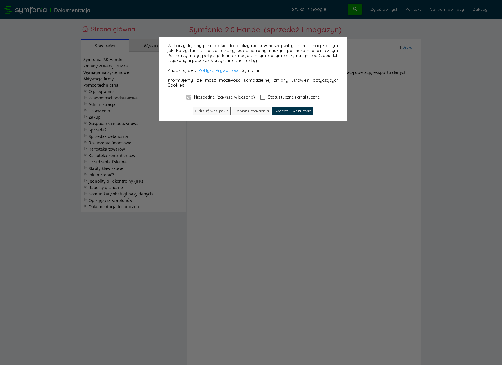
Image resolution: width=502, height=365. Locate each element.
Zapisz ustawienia (251, 110)
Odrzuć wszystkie (212, 110)
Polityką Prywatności (219, 70)
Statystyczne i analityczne (293, 96)
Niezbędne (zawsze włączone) (224, 96)
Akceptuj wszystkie (292, 110)
